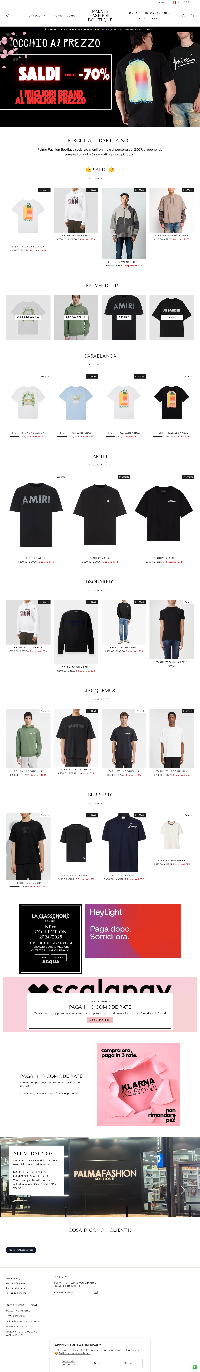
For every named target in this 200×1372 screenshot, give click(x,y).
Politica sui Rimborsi (16, 1292)
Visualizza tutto (100, 178)
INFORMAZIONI (156, 13)
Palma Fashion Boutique (100, 16)
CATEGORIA (38, 15)
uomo (42, 957)
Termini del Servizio (16, 1288)
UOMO (71, 15)
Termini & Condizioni (16, 1283)
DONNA (133, 13)
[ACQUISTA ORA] (100, 1004)
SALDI (143, 18)
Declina (128, 1363)
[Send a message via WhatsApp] (195, 1367)
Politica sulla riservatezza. (74, 1353)
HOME (57, 15)
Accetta (98, 1363)
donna (59, 957)
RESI (155, 18)
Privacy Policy (13, 1278)
